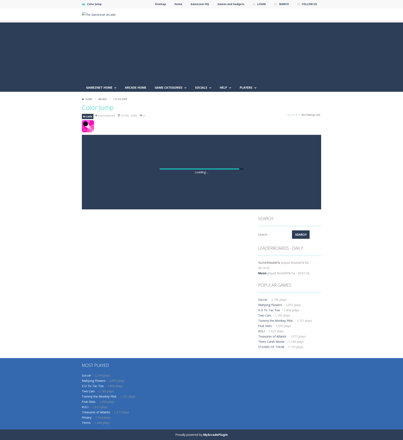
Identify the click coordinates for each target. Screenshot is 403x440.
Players (246, 87)
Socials (201, 87)
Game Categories (168, 87)
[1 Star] (288, 115)
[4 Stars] (296, 115)
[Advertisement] (201, 51)
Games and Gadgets (230, 4)
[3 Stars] (294, 115)
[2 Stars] (291, 115)
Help (223, 87)
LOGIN (261, 4)
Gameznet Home (99, 87)
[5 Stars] (299, 115)
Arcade (102, 99)
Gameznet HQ (200, 4)
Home (178, 4)
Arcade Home (135, 87)
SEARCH (284, 4)
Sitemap (160, 4)
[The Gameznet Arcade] (99, 14)
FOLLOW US (309, 4)
